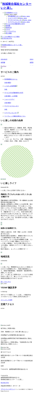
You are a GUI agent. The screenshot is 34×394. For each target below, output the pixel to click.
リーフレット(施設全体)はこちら (15, 116)
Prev (2, 46)
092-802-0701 (5, 382)
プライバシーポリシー (8, 389)
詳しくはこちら (6, 281)
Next (4, 46)
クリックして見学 (6, 300)
